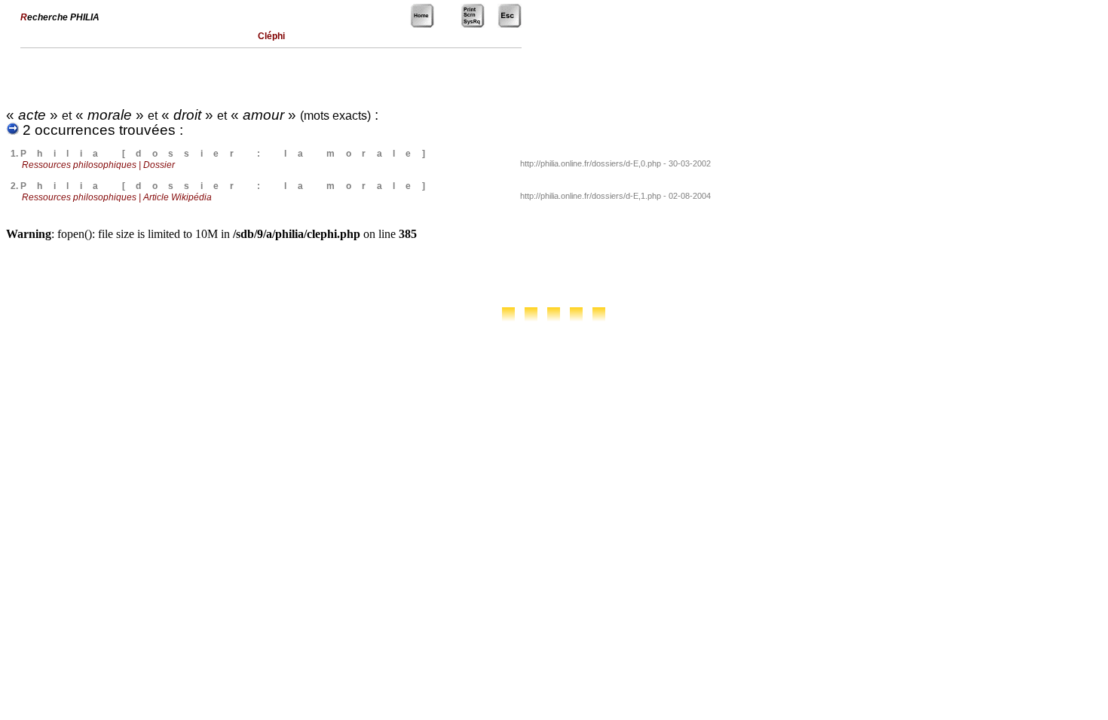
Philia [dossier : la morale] (228, 153)
